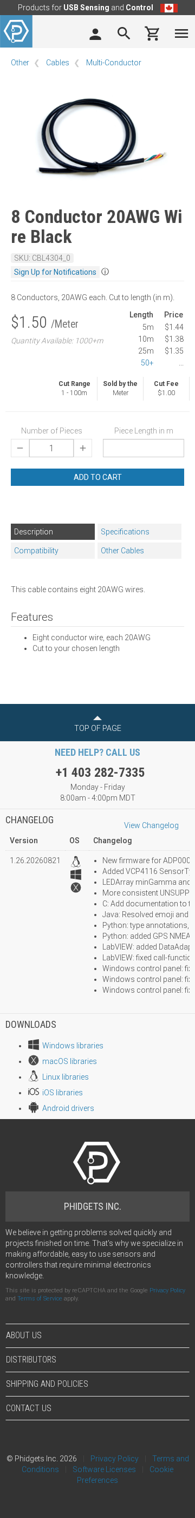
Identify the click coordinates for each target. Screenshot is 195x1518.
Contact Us (28, 1408)
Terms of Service (39, 1298)
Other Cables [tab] (122, 550)
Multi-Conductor (113, 62)
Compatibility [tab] (36, 550)
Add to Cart (98, 477)
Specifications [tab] (125, 531)
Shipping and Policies (47, 1384)
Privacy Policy (167, 1290)
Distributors (31, 1359)
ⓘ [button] (105, 271)
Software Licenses (104, 1469)
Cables (57, 62)
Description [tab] (33, 531)
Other (20, 62)
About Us (24, 1335)
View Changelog (151, 825)
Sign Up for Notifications (55, 272)
